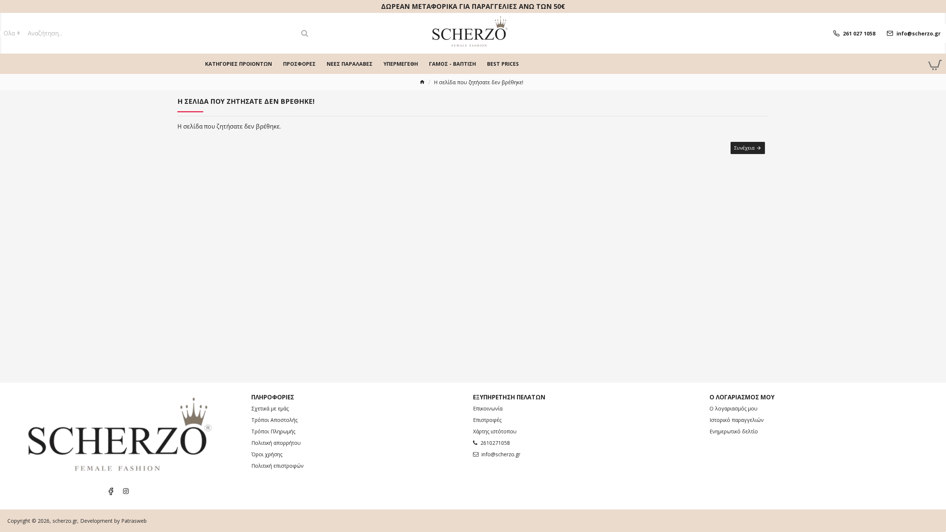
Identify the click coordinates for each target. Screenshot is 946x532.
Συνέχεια (744, 147)
